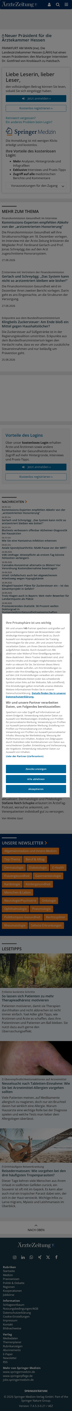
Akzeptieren (35, 789)
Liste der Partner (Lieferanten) (24, 756)
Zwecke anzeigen (36, 769)
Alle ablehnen (35, 779)
